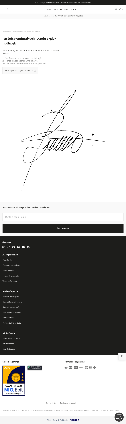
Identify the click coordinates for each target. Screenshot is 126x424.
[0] (120, 9)
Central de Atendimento (12, 302)
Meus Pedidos (8, 344)
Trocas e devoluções (10, 296)
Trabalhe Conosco (9, 281)
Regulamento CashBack (12, 312)
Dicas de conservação (11, 307)
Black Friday (7, 260)
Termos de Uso (8, 318)
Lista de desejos (8, 349)
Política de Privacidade (11, 323)
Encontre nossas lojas (11, 265)
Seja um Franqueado (10, 276)
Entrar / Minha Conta (11, 338)
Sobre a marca (8, 270)
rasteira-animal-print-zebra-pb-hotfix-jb (26, 31)
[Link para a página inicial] (7, 31)
